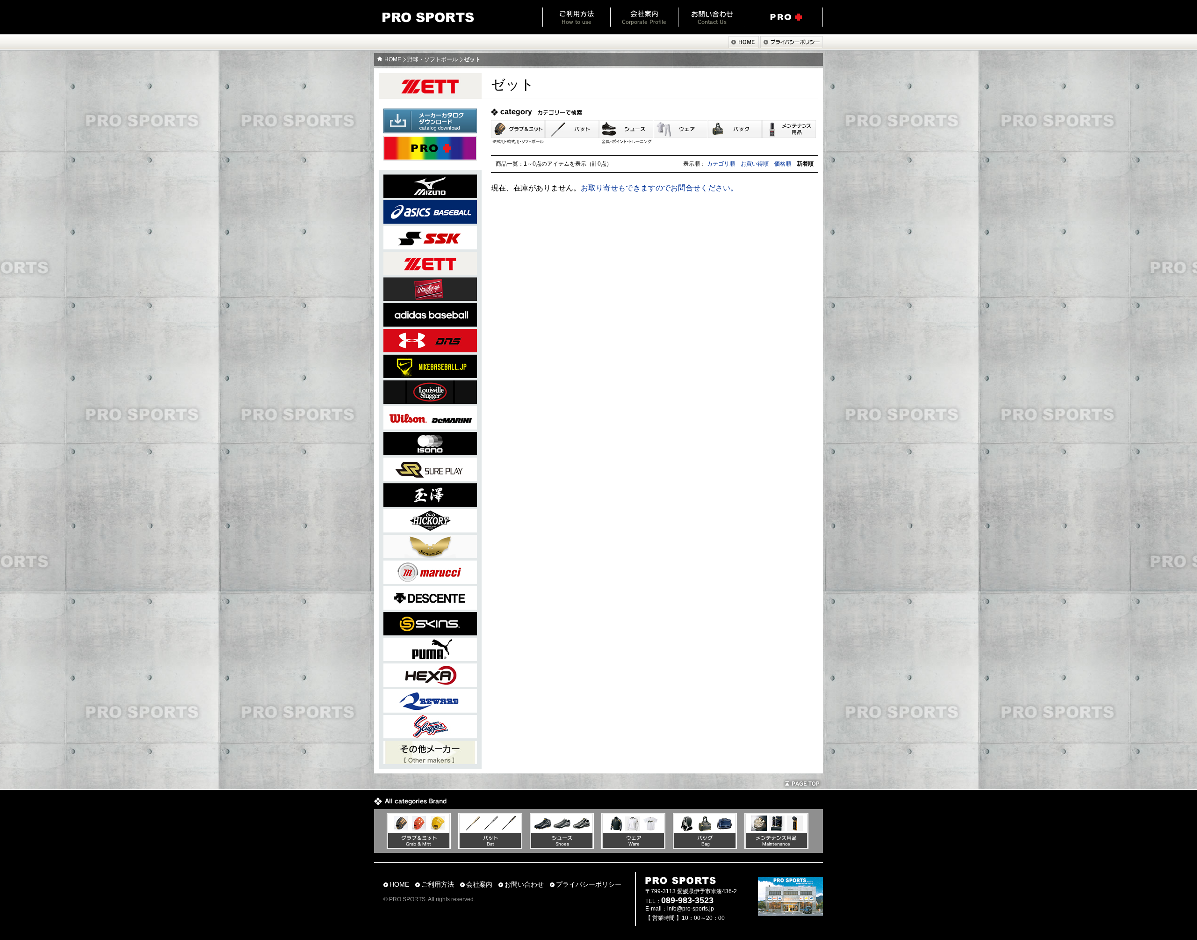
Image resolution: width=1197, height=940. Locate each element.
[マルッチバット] (430, 581)
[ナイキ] (430, 375)
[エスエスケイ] (430, 247)
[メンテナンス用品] (776, 847)
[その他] (430, 761)
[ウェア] (633, 847)
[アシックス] (430, 221)
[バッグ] (705, 847)
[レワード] (430, 710)
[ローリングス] (430, 298)
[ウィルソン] (430, 427)
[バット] (490, 847)
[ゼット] (430, 273)
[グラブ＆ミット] (419, 847)
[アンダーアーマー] (430, 350)
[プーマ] (430, 659)
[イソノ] (430, 453)
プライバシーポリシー (588, 884)
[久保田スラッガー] (430, 736)
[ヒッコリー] (430, 530)
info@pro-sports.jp (690, 908)
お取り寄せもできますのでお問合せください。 (659, 188)
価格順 (782, 163)
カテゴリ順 (721, 163)
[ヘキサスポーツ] (430, 684)
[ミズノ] (430, 195)
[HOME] (743, 46)
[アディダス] (430, 324)
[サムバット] (430, 556)
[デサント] (430, 607)
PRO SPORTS (428, 17)
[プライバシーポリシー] (791, 46)
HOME (392, 59)
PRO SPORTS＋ (784, 17)
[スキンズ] (430, 633)
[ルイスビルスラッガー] (430, 401)
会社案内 (644, 17)
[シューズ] (562, 847)
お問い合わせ (712, 17)
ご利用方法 (576, 17)
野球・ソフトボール (432, 59)
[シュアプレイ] (430, 478)
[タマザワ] (430, 504)
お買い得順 (755, 163)
